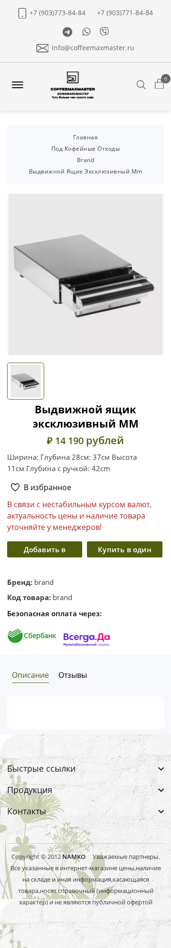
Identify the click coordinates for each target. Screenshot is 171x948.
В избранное (47, 487)
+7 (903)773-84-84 (57, 12)
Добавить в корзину (45, 551)
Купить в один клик (125, 551)
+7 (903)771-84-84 (125, 12)
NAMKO (74, 856)
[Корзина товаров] (159, 84)
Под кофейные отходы (85, 149)
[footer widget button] (85, 769)
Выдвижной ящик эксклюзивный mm (85, 171)
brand (86, 160)
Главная (85, 137)
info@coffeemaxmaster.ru (93, 48)
